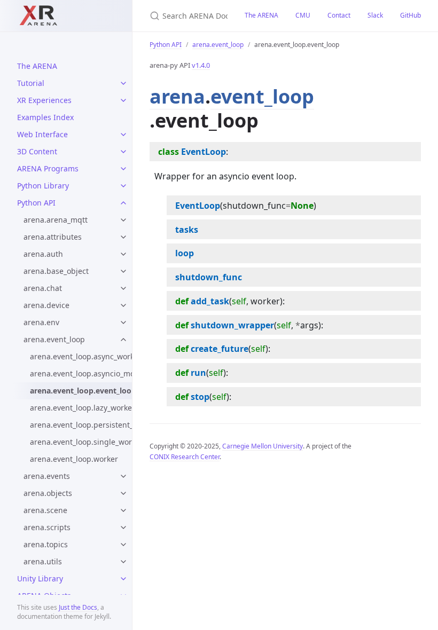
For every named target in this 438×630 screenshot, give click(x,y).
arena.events (47, 476)
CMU (302, 15)
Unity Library (40, 578)
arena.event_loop (54, 339)
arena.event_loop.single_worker (81, 442)
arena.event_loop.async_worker (81, 356)
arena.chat (43, 288)
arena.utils (43, 561)
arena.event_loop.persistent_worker (81, 425)
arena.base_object (56, 271)
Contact (338, 15)
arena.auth (43, 254)
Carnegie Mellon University (262, 446)
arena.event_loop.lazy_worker (81, 408)
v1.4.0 (201, 65)
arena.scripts (47, 527)
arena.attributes (53, 237)
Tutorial (30, 83)
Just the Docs (78, 607)
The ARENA (37, 66)
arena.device (46, 305)
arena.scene (45, 510)
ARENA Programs (48, 168)
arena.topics (46, 544)
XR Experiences (44, 100)
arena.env (41, 322)
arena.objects (48, 493)
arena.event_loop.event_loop (81, 390)
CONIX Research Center (185, 456)
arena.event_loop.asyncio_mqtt (81, 373)
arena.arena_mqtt (56, 220)
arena (177, 96)
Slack (375, 15)
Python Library (43, 185)
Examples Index (45, 117)
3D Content (37, 151)
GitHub (410, 15)
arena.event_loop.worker (74, 459)
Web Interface (42, 134)
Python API (36, 203)
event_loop (262, 96)
